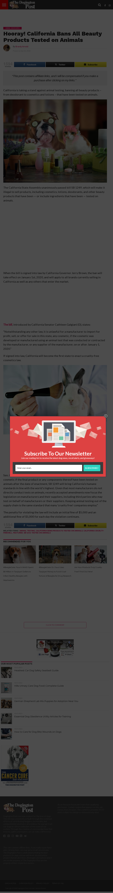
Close (106, 416)
